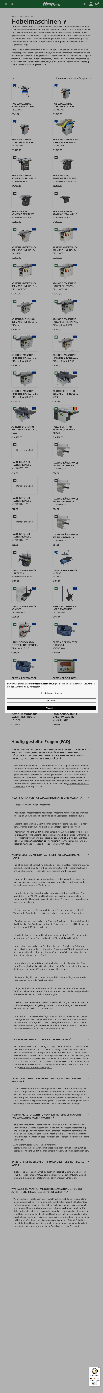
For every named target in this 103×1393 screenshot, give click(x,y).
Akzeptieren (51, 708)
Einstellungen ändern (51, 693)
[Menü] (98, 1368)
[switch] (94, 1383)
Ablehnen (51, 700)
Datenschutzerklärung (44, 683)
